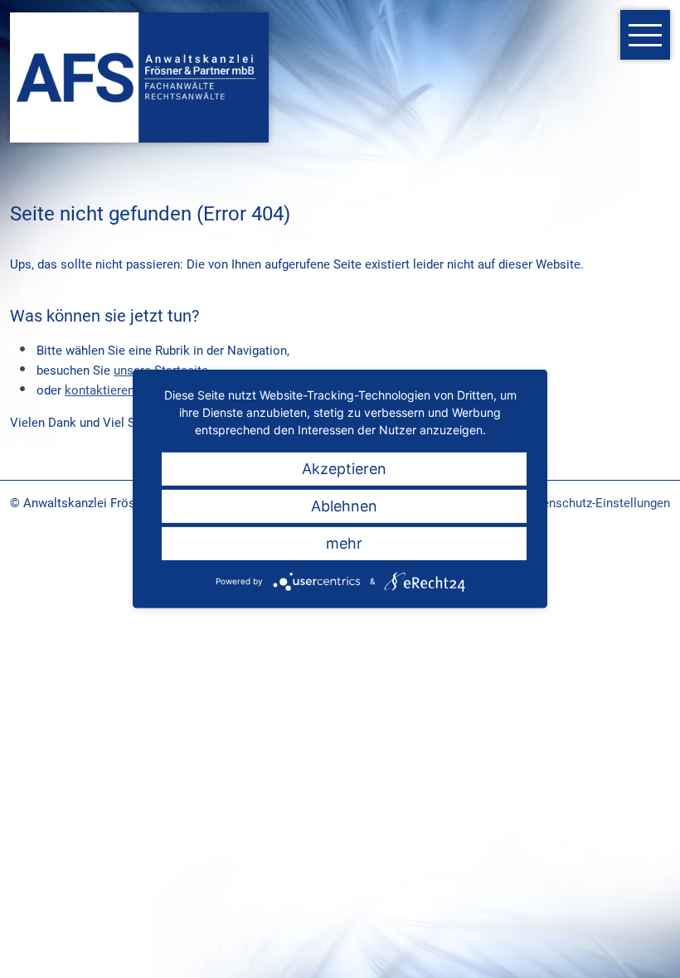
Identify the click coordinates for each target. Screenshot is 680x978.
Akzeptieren (344, 468)
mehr (344, 543)
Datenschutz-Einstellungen (596, 503)
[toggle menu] (645, 35)
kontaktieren (99, 390)
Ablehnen (344, 506)
